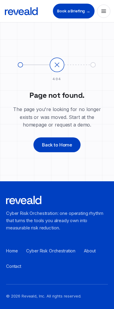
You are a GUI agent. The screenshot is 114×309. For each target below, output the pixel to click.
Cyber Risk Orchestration (50, 250)
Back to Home (57, 145)
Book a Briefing (73, 11)
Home (12, 250)
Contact (13, 266)
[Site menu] (103, 11)
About (89, 250)
